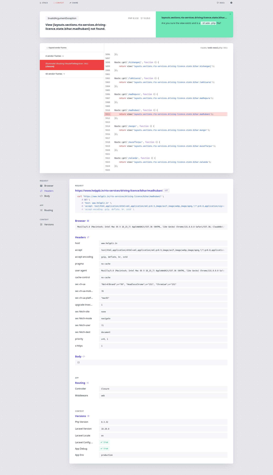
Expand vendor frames (58, 47)
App (42, 205)
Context (44, 219)
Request (44, 181)
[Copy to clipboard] (224, 196)
